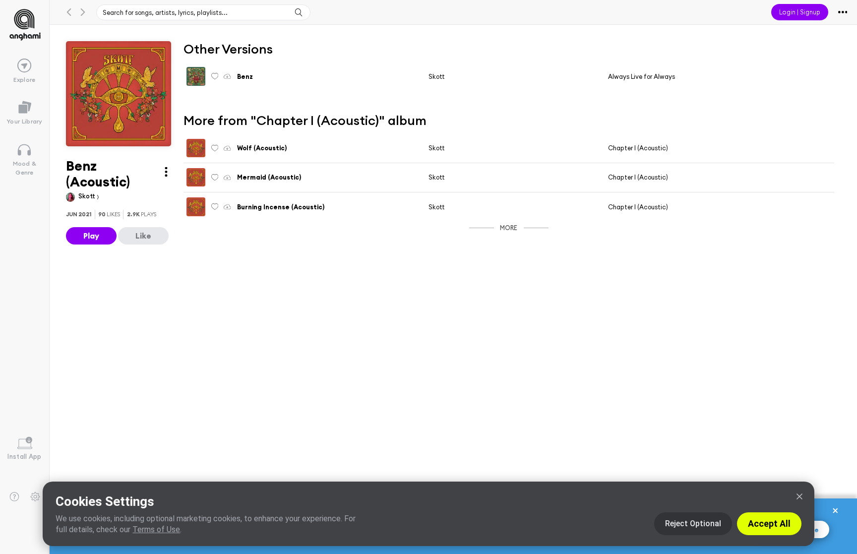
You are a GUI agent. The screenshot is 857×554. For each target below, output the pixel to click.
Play (91, 236)
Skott (87, 196)
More (508, 228)
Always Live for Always (641, 76)
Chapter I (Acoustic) (638, 148)
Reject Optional (693, 523)
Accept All (769, 523)
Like (143, 236)
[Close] (799, 496)
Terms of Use (156, 529)
